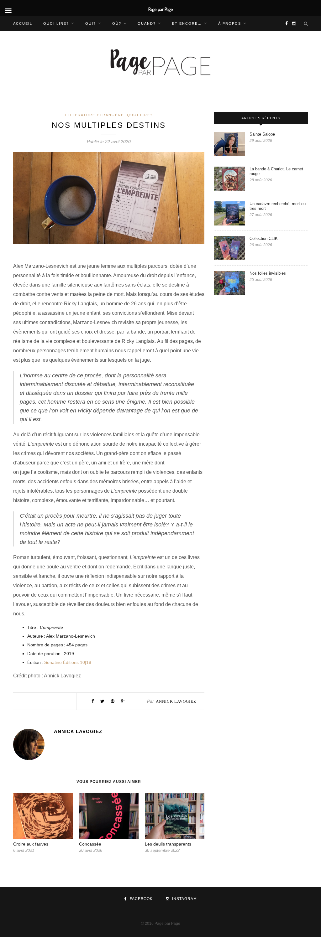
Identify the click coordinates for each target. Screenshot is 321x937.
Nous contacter (33, 39)
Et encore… (187, 23)
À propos (229, 23)
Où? (116, 23)
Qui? (90, 23)
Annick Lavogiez (176, 701)
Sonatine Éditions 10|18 (67, 662)
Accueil (22, 23)
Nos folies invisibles (268, 273)
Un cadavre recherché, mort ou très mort (278, 206)
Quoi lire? (56, 23)
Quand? (147, 23)
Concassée (91, 843)
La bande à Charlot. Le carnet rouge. (276, 171)
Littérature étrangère (94, 115)
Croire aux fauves (30, 843)
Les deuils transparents (168, 843)
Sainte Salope (263, 134)
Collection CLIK (264, 238)
